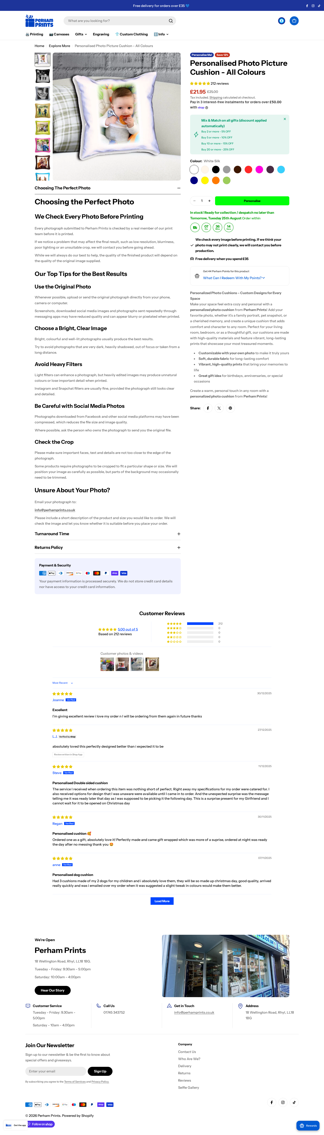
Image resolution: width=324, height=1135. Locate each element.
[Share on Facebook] (207, 408)
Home (39, 46)
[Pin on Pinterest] (230, 408)
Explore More (59, 46)
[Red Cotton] (248, 169)
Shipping (215, 97)
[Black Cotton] (216, 169)
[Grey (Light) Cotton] (227, 169)
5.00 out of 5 (128, 629)
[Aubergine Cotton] (270, 169)
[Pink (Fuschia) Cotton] (259, 169)
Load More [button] (162, 901)
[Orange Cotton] (216, 180)
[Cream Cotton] (205, 169)
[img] (62, 694)
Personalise (252, 201)
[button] (200, 83)
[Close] (284, 119)
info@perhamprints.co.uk (55, 510)
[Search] (171, 21)
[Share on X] (219, 408)
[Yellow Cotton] (205, 180)
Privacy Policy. (100, 1081)
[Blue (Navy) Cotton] (194, 180)
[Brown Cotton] (238, 169)
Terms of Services (75, 1081)
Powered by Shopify (78, 1116)
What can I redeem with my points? (232, 278)
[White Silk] (194, 169)
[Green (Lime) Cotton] (227, 180)
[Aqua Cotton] (281, 169)
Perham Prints (49, 1116)
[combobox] (120, 20)
